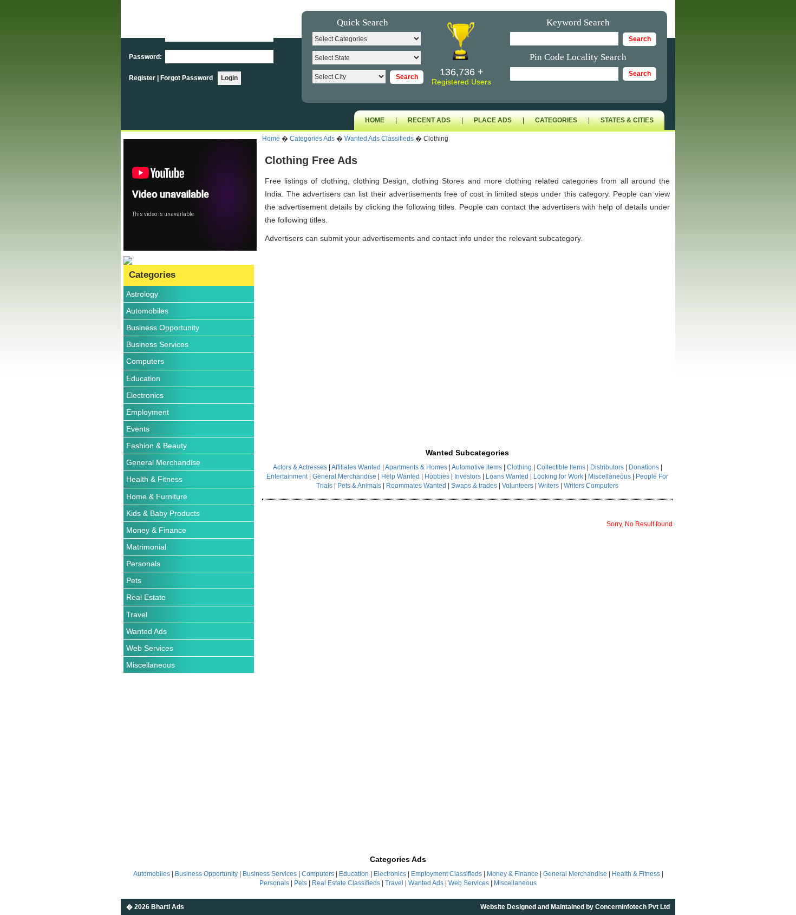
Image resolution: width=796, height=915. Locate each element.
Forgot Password (186, 78)
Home (271, 138)
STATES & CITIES (627, 120)
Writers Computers (591, 485)
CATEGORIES (556, 120)
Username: (146, 35)
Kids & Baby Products (163, 513)
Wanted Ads (146, 631)
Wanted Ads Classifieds (379, 138)
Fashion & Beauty (156, 445)
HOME (374, 120)
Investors (467, 476)
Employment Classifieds (446, 874)
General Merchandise (163, 462)
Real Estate (146, 597)
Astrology (142, 294)
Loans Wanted (507, 476)
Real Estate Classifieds (346, 883)
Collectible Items (561, 467)
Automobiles (147, 310)
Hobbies (437, 476)
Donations (644, 467)
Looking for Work (558, 476)
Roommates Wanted (416, 485)
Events (137, 428)
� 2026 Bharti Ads (155, 907)
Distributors (607, 467)
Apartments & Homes (416, 467)
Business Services (157, 344)
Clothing (519, 467)
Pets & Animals (359, 485)
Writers (549, 485)
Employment (147, 412)
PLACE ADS (493, 120)
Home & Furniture (156, 496)
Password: (146, 57)
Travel (136, 614)
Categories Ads (312, 138)
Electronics (145, 395)
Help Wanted (400, 476)
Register (143, 78)
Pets (133, 580)
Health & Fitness (154, 479)
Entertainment (287, 476)
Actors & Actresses (300, 467)
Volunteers (518, 485)
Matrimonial (146, 547)
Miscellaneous (150, 665)
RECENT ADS (429, 120)
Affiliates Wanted (356, 467)
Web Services (149, 648)
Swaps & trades (475, 485)
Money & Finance (156, 530)
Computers (145, 361)
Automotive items (477, 467)
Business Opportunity (162, 327)
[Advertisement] (467, 334)
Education (143, 378)
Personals (143, 563)
